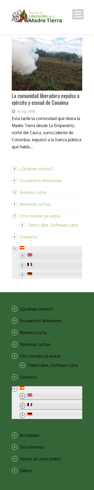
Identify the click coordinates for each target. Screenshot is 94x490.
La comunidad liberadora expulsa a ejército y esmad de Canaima (45, 99)
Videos (26, 470)
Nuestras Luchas (35, 204)
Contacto (28, 236)
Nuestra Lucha (33, 192)
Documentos (32, 447)
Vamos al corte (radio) (40, 458)
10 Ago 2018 (26, 111)
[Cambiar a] (51, 247)
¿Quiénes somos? (36, 168)
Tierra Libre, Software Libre (52, 225)
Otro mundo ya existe (40, 216)
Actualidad (29, 435)
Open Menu (78, 14)
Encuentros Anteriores (41, 180)
